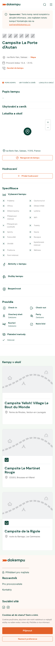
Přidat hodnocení (30, 176)
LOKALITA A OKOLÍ (46, 82)
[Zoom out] (47, 127)
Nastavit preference (27, 639)
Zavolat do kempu (15, 68)
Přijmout (27, 630)
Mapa (33, 57)
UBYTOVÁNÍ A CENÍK (27, 82)
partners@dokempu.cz (19, 24)
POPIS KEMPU (10, 82)
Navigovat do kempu (29, 157)
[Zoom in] (47, 122)
